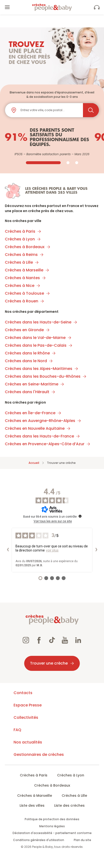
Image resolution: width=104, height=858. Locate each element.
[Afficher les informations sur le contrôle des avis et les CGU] (80, 516)
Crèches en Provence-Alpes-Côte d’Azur (44, 444)
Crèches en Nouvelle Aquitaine (35, 428)
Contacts (23, 693)
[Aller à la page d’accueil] (52, 7)
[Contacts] (96, 7)
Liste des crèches (69, 805)
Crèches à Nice (19, 285)
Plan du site (82, 840)
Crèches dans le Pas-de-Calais (36, 345)
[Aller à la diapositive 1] (43, 162)
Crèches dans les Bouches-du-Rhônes (43, 376)
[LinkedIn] (78, 640)
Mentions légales (52, 826)
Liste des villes (32, 805)
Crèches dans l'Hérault (27, 392)
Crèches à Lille (19, 262)
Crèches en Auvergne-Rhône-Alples (40, 420)
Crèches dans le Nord (26, 361)
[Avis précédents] (7, 550)
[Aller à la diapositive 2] (68, 162)
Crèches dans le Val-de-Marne (35, 337)
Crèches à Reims (21, 254)
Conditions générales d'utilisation (38, 840)
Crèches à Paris (20, 231)
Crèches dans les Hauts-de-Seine (38, 322)
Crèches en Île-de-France (30, 413)
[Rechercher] (91, 110)
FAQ (17, 730)
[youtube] (65, 640)
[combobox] (50, 110)
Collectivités (26, 717)
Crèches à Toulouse (24, 293)
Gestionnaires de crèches (39, 754)
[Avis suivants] (96, 550)
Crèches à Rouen (21, 301)
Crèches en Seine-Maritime (31, 384)
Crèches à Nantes (22, 278)
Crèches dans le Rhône (27, 353)
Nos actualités (28, 742)
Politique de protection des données (52, 819)
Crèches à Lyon (20, 239)
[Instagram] (26, 640)
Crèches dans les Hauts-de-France (39, 436)
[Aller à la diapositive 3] (76, 162)
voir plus (52, 550)
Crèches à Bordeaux (25, 247)
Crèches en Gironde (24, 330)
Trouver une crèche (49, 663)
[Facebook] (39, 640)
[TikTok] (52, 640)
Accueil (34, 463)
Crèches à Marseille (24, 270)
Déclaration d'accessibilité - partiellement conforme (52, 833)
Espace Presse (28, 705)
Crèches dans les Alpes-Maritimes (38, 368)
